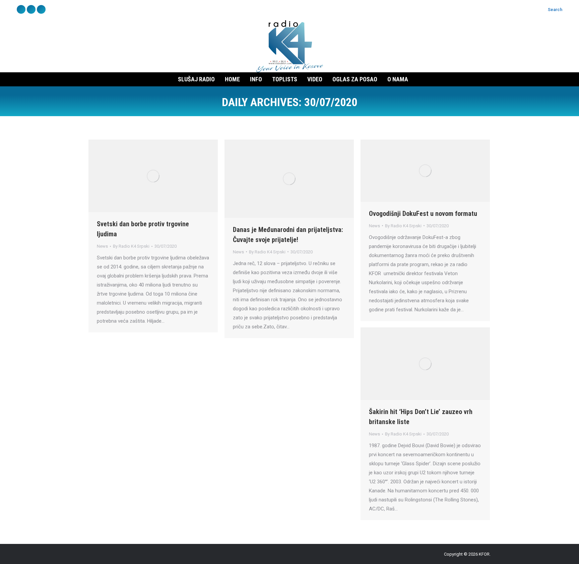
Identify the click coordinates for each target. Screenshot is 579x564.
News (102, 246)
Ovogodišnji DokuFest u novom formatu (423, 214)
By (131, 246)
